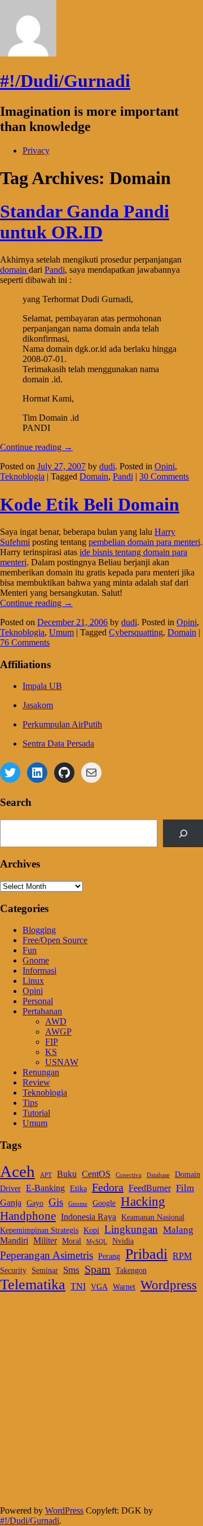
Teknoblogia (22, 476)
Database (158, 1175)
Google (104, 1203)
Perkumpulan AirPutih (62, 724)
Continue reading (36, 447)
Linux (33, 981)
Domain (94, 476)
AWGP (58, 1031)
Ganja (10, 1202)
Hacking (143, 1201)
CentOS (96, 1174)
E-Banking (45, 1188)
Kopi (91, 1230)
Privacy (36, 150)
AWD (56, 1021)
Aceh (17, 1171)
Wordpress (168, 1285)
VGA (99, 1287)
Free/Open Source (55, 940)
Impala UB (42, 686)
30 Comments (164, 476)
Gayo (35, 1203)
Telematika (32, 1284)
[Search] (183, 833)
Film (185, 1187)
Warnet (124, 1287)
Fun (30, 950)
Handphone (28, 1216)
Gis (55, 1202)
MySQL (96, 1242)
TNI (78, 1286)
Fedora (107, 1187)
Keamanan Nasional (152, 1217)
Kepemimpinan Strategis (39, 1230)
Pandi (55, 269)
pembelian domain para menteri (144, 542)
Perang (109, 1256)
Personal (38, 1001)
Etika (78, 1188)
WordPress (64, 1510)
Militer (45, 1240)
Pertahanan (42, 1011)
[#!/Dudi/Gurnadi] (28, 53)
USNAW (61, 1062)
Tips (30, 1103)
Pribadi (146, 1254)
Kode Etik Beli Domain (89, 504)
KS (51, 1052)
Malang (178, 1229)
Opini (165, 466)
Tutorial (36, 1113)
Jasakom (38, 705)
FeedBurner (150, 1188)
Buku (67, 1174)
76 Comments (25, 642)
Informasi (39, 970)
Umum (61, 632)
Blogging (39, 930)
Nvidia (123, 1241)
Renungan (41, 1072)
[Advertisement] (101, 1404)
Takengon (131, 1270)
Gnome (36, 960)
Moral (71, 1241)
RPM (182, 1256)
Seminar (45, 1270)
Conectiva (129, 1175)
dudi (107, 466)
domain (14, 269)
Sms (71, 1269)
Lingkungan (131, 1229)
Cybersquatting (136, 632)
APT (46, 1175)
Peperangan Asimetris (46, 1255)
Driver (10, 1188)
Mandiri (14, 1240)
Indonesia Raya (88, 1217)
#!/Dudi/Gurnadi (65, 81)
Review (36, 1082)
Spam (98, 1269)
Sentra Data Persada (58, 743)
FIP (51, 1042)
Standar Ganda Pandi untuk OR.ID (84, 221)
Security (13, 1270)
